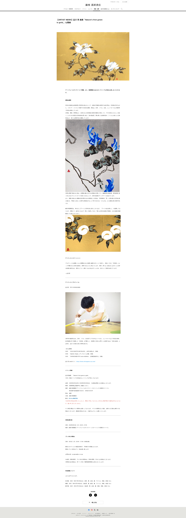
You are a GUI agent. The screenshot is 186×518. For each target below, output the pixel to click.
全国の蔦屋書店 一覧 (112, 513)
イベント (84, 9)
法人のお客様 (124, 1)
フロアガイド (78, 9)
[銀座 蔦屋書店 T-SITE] (93, 5)
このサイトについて (91, 513)
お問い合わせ (73, 513)
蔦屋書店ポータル (104, 513)
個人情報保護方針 (97, 513)
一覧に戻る (94, 502)
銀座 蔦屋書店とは (105, 9)
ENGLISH (113, 1)
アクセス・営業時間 (68, 9)
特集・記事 (96, 9)
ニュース (90, 9)
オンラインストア (115, 9)
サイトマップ (84, 513)
